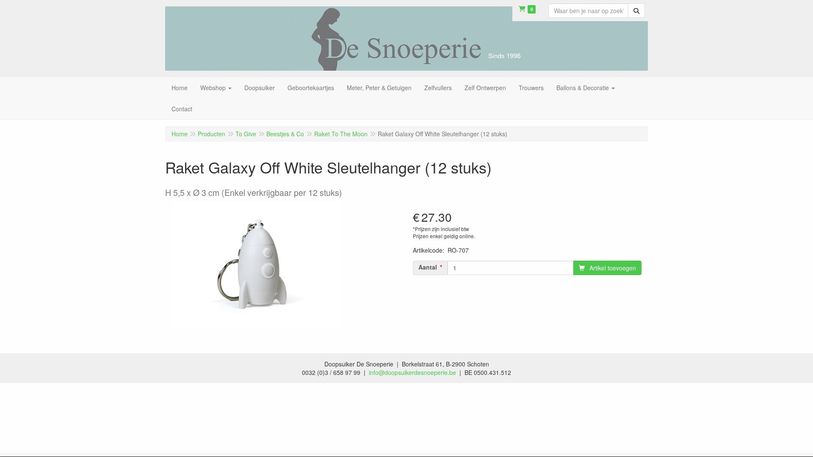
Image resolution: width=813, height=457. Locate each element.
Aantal (427, 267)
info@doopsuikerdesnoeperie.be (412, 372)
